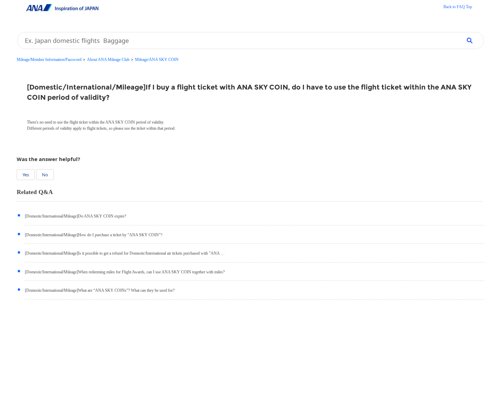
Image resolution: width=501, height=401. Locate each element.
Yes (25, 175)
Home (458, 7)
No (45, 175)
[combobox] (237, 40)
